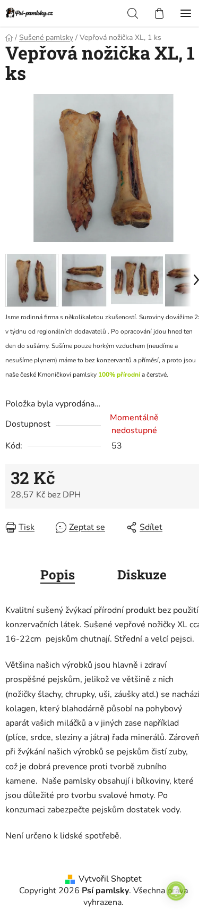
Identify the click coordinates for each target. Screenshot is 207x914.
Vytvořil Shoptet (110, 879)
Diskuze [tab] (142, 574)
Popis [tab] (57, 574)
